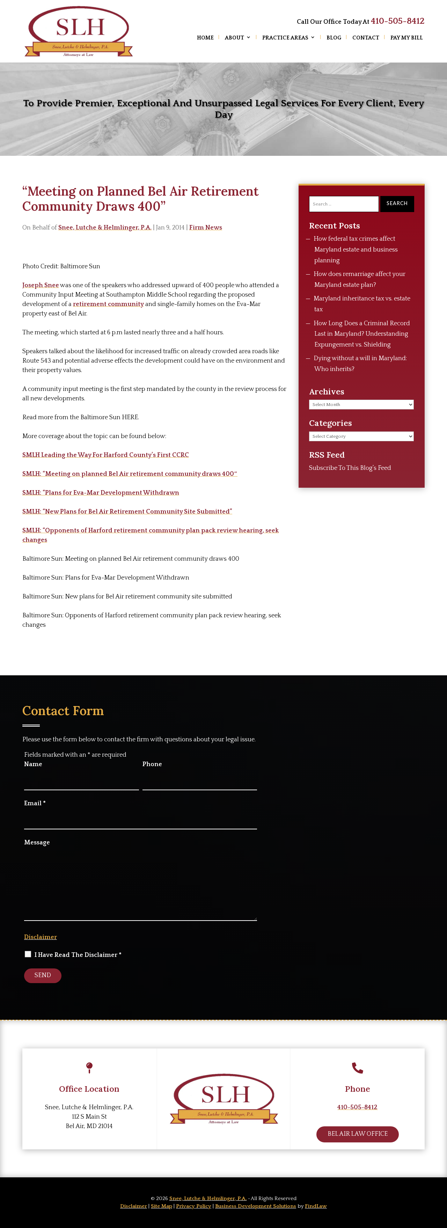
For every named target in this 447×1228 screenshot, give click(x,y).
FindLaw (316, 1206)
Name (33, 764)
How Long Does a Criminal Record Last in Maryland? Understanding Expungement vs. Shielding (362, 334)
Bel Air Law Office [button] (358, 1134)
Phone (152, 764)
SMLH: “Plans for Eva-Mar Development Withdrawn (100, 492)
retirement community (108, 304)
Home (205, 38)
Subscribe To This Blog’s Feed (350, 468)
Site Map (161, 1206)
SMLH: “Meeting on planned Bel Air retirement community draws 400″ (129, 474)
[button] (440, 1177)
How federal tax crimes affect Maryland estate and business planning (356, 249)
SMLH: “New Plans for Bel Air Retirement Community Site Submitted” (127, 511)
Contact (365, 38)
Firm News (205, 227)
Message (37, 842)
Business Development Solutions (255, 1206)
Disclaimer (40, 937)
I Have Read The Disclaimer (78, 955)
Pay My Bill (406, 38)
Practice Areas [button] (285, 38)
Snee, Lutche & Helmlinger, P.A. (105, 227)
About (234, 38)
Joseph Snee (40, 285)
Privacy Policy (193, 1206)
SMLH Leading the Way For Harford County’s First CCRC (105, 455)
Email (35, 803)
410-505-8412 (398, 21)
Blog (334, 38)
